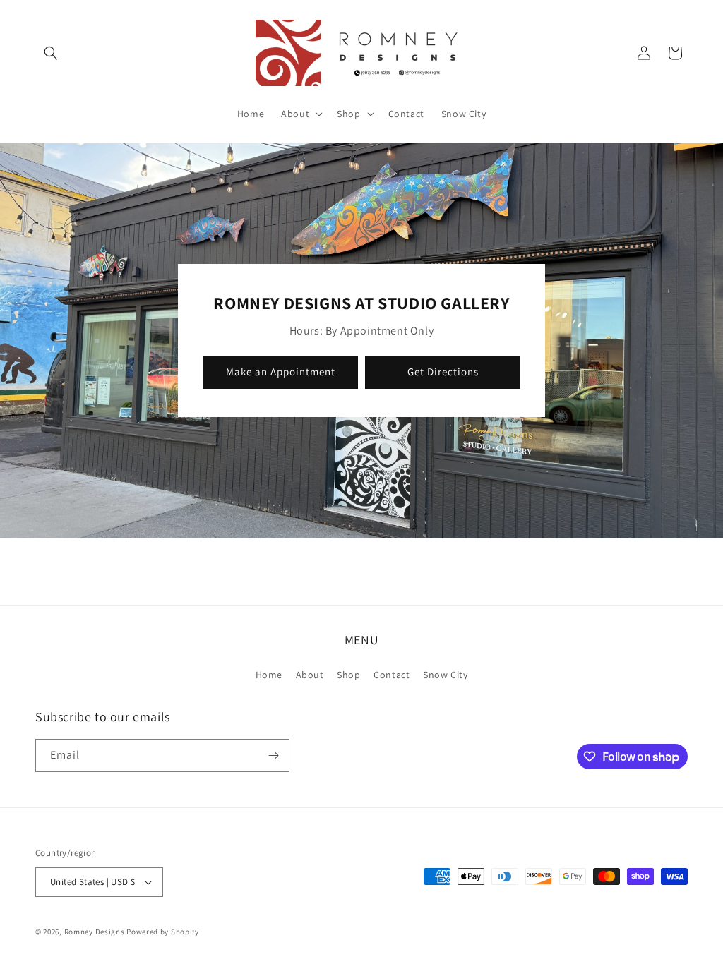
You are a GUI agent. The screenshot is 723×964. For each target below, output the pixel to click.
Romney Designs (94, 931)
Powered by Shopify (162, 931)
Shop (348, 674)
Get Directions (443, 372)
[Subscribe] (273, 755)
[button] (50, 52)
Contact (392, 674)
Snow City (445, 674)
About (310, 674)
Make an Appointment (280, 372)
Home (269, 674)
